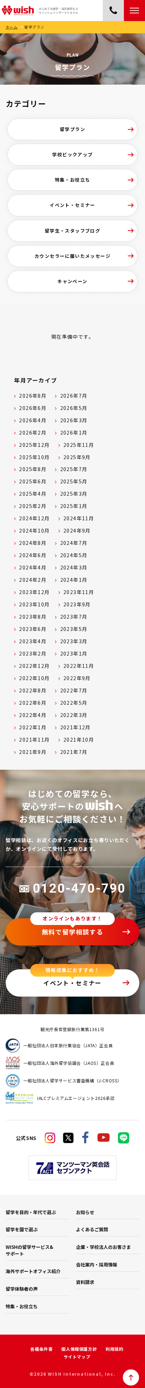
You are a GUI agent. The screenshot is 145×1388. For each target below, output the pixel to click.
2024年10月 (34, 530)
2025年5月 (74, 481)
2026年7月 (74, 395)
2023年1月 (74, 653)
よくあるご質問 (92, 1229)
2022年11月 (78, 665)
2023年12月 (34, 591)
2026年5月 (74, 407)
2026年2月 (32, 432)
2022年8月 (32, 690)
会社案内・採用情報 (96, 1264)
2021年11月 (34, 739)
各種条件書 (41, 1349)
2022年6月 (32, 702)
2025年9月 (77, 457)
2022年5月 (74, 702)
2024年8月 (32, 542)
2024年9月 (77, 530)
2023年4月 (32, 641)
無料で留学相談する (72, 931)
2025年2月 (32, 505)
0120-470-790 (79, 888)
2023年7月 (74, 616)
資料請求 (85, 1282)
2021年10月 (78, 739)
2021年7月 (74, 751)
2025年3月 (74, 493)
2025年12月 (34, 444)
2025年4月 (32, 493)
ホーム (12, 27)
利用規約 (114, 1349)
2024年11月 (78, 518)
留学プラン (72, 129)
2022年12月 (34, 665)
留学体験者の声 (22, 1288)
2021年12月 (75, 727)
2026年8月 (32, 395)
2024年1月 (74, 579)
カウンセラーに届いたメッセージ (72, 256)
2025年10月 (34, 457)
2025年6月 (32, 481)
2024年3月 (74, 567)
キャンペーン (72, 281)
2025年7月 (74, 469)
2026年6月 (32, 407)
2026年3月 (74, 420)
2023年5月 (74, 628)
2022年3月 (74, 714)
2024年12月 (34, 518)
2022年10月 (34, 678)
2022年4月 (32, 714)
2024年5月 (74, 555)
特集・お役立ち (72, 179)
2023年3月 (74, 641)
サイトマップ (77, 1357)
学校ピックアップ (72, 154)
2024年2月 (32, 579)
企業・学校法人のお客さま (103, 1247)
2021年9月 (32, 751)
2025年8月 (32, 469)
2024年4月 (32, 567)
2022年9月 (77, 678)
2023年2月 (32, 653)
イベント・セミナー (72, 205)
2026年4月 (32, 420)
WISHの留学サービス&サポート (29, 1250)
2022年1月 (32, 727)
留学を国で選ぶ (22, 1229)
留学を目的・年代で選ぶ (31, 1212)
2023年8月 (32, 616)
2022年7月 (74, 690)
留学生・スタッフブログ (72, 230)
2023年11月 (78, 591)
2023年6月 (32, 628)
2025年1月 (74, 505)
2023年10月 (34, 604)
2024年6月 (32, 555)
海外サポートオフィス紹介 (33, 1271)
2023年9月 (77, 604)
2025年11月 (78, 444)
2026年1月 (74, 432)
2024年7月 (74, 542)
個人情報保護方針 (79, 1349)
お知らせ (85, 1212)
